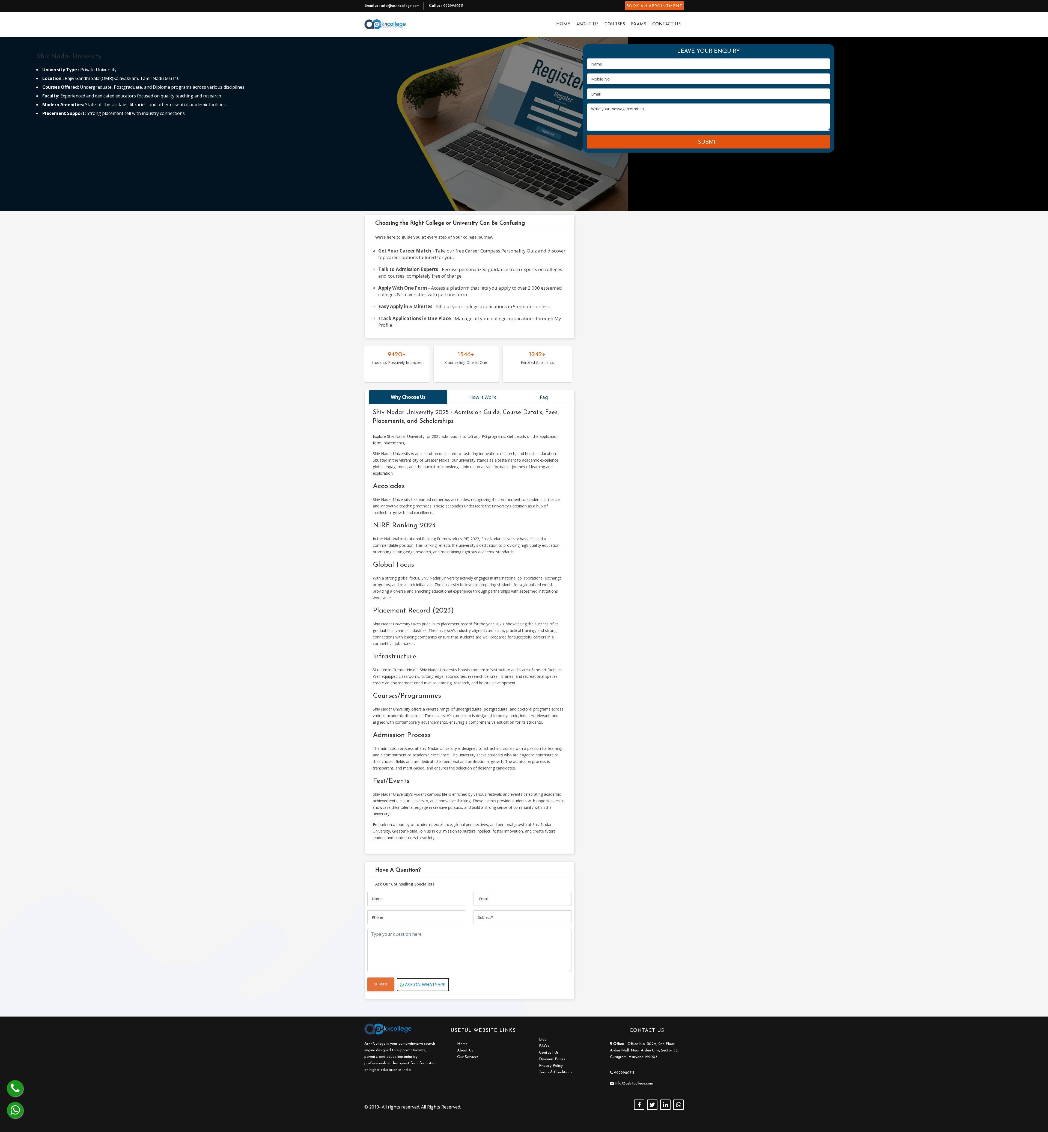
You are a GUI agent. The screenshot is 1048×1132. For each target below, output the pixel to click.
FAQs (544, 1046)
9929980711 (453, 6)
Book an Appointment (654, 6)
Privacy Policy (551, 1066)
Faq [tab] (544, 397)
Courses (615, 24)
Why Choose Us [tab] (408, 397)
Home (563, 24)
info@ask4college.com (400, 6)
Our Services (467, 1057)
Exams (638, 24)
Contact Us (666, 24)
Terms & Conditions (555, 1072)
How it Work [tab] (482, 397)
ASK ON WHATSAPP (425, 985)
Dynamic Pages (552, 1059)
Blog (543, 1040)
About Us (587, 24)
